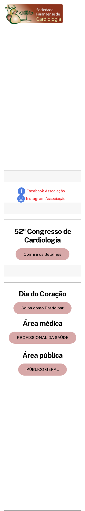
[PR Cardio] (33, 22)
